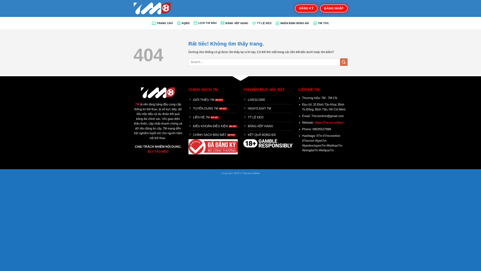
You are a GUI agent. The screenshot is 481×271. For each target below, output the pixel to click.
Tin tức (323, 23)
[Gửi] (344, 62)
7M (137, 104)
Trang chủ (165, 23)
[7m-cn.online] (152, 8)
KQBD (186, 23)
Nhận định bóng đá (294, 23)
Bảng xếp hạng (236, 23)
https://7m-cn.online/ (329, 122)
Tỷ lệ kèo (264, 23)
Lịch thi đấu (207, 22)
